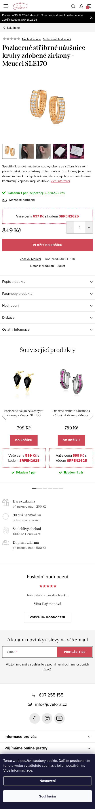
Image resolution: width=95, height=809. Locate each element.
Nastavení (48, 780)
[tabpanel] (24, 422)
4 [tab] (50, 488)
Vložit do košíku (47, 245)
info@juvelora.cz (51, 704)
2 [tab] (39, 488)
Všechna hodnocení (47, 617)
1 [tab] (34, 488)
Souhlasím (47, 796)
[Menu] (5, 6)
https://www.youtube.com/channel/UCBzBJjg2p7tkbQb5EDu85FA (59, 718)
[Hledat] (73, 6)
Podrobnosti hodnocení (57, 39)
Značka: (30, 259)
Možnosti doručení (22, 200)
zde (29, 770)
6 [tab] (61, 488)
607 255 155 (51, 695)
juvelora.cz (47, 718)
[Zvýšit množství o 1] (89, 227)
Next (91, 415)
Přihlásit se (75, 652)
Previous (4, 415)
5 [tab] (55, 488)
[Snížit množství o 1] (70, 227)
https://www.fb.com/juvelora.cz (34, 718)
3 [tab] (45, 488)
